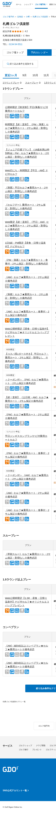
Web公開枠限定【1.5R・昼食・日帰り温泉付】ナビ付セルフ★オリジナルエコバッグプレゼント (27, 602)
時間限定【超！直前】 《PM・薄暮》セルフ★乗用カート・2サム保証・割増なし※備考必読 (27, 128)
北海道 (20, 17)
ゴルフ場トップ (15, 52)
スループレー (31, 83)
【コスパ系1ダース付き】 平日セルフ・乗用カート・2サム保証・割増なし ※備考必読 (27, 358)
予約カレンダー (39, 52)
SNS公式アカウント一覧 (15, 790)
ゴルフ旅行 (23, 749)
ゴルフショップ (25, 745)
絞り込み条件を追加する (22, 64)
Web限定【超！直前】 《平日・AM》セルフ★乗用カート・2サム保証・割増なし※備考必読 (27, 226)
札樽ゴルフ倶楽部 (40, 17)
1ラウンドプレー (11, 83)
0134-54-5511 (15, 44)
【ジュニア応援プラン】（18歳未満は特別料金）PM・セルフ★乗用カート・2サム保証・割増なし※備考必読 (27, 153)
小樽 (28, 17)
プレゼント (37, 749)
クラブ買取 (41, 745)
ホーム (18, 4)
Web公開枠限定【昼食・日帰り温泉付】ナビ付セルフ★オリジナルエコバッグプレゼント (27, 332)
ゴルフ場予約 (8, 17)
